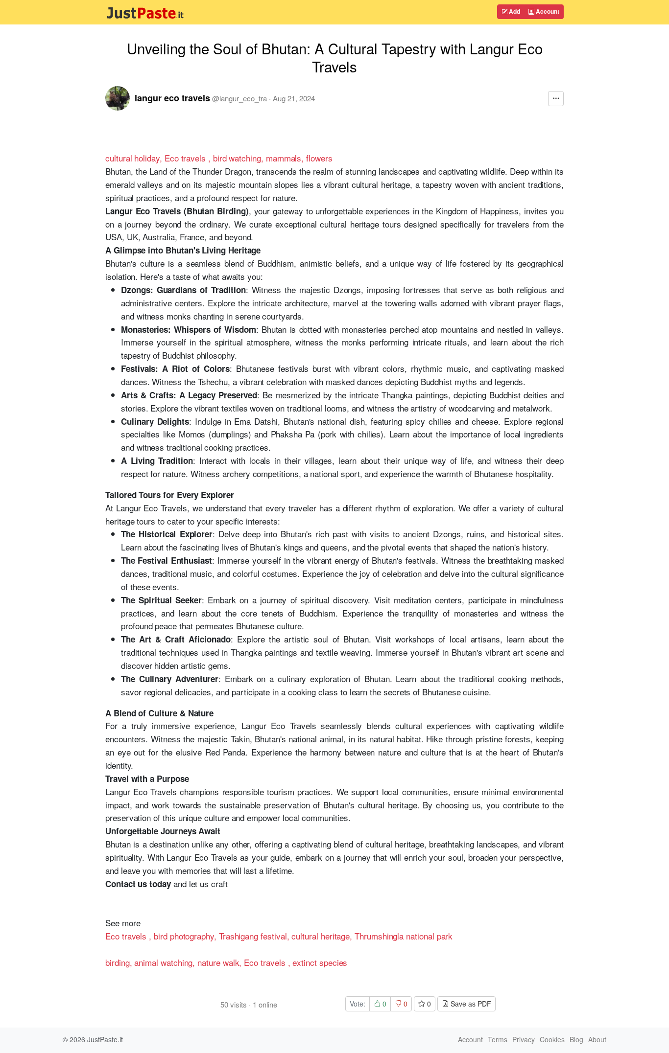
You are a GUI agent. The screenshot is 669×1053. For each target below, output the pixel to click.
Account (546, 11)
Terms (497, 1039)
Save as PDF (470, 1003)
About (597, 1039)
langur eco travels (172, 98)
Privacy (523, 1039)
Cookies (552, 1039)
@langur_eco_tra (239, 98)
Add (513, 11)
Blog (576, 1039)
